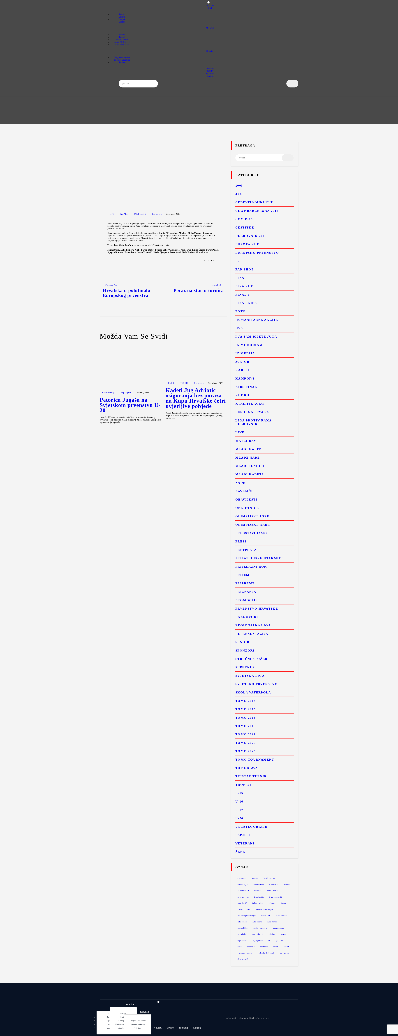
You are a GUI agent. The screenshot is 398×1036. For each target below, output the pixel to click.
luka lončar (242, 922)
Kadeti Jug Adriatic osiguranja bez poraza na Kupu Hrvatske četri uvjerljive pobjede (196, 398)
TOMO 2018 (245, 726)
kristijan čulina (244, 909)
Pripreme (245, 583)
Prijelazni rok (251, 566)
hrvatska (257, 891)
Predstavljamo (251, 533)
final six (286, 884)
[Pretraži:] (264, 158)
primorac (251, 946)
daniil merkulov (270, 878)
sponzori (245, 650)
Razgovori (246, 617)
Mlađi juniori (250, 466)
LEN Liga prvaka (252, 412)
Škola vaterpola (253, 692)
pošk (240, 946)
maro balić (242, 934)
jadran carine (257, 903)
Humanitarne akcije (256, 319)
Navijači (244, 491)
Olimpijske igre (252, 516)
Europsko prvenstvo (257, 252)
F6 (237, 261)
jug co (283, 903)
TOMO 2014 (245, 700)
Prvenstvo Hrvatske (256, 608)
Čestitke (244, 227)
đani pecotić (243, 959)
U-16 (239, 801)
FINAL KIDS (246, 303)
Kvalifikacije (250, 403)
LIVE (239, 432)
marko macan (278, 928)
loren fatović (281, 915)
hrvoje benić (272, 891)
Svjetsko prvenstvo (256, 684)
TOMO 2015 (245, 709)
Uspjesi (242, 835)
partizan (279, 940)
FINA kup (244, 286)
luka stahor (272, 922)
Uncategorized (251, 826)
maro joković (257, 934)
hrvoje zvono (243, 897)
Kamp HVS (245, 378)
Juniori (243, 361)
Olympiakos (258, 940)
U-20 (239, 818)
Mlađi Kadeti (140, 214)
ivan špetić (242, 903)
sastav (275, 946)
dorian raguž (243, 884)
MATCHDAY (245, 440)
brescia (255, 878)
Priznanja (245, 591)
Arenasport (242, 878)
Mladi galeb (248, 449)
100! (239, 185)
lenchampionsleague (264, 909)
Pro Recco (264, 946)
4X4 (238, 194)
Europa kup (247, 244)
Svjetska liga (250, 675)
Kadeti (171, 383)
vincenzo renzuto (245, 953)
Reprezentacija (108, 392)
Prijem (242, 575)
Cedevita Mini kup (254, 202)
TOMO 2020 (245, 742)
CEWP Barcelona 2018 (257, 210)
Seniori (243, 642)
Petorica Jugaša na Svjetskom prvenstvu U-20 (130, 405)
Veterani (244, 843)
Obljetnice (247, 508)
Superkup (245, 667)
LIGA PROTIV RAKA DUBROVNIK (253, 422)
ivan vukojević (275, 897)
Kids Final (246, 387)
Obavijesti (246, 499)
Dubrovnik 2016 (251, 236)
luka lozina (257, 922)
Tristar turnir (251, 776)
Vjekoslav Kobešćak (266, 953)
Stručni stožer (251, 659)
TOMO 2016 (245, 717)
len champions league (247, 915)
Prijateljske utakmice (259, 558)
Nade (240, 482)
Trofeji (243, 784)
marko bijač (243, 928)
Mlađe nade (247, 457)
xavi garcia (284, 953)
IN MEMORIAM (249, 345)
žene (240, 851)
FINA (239, 277)
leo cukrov (265, 915)
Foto (240, 311)
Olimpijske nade (252, 524)
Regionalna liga (253, 625)
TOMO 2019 (245, 734)
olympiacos (242, 940)
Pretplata (246, 549)
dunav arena (259, 884)
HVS (112, 214)
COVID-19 (244, 219)
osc (269, 940)
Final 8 (242, 294)
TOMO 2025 (245, 751)
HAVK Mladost (243, 891)
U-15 (239, 793)
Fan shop (244, 269)
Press (241, 541)
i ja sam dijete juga (256, 336)
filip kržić (273, 884)
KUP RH (124, 214)
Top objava (157, 214)
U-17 (239, 810)
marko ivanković (260, 928)
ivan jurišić (259, 897)
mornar (284, 934)
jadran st (272, 903)
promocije (246, 600)
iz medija (245, 353)
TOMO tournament (254, 759)
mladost (271, 934)
